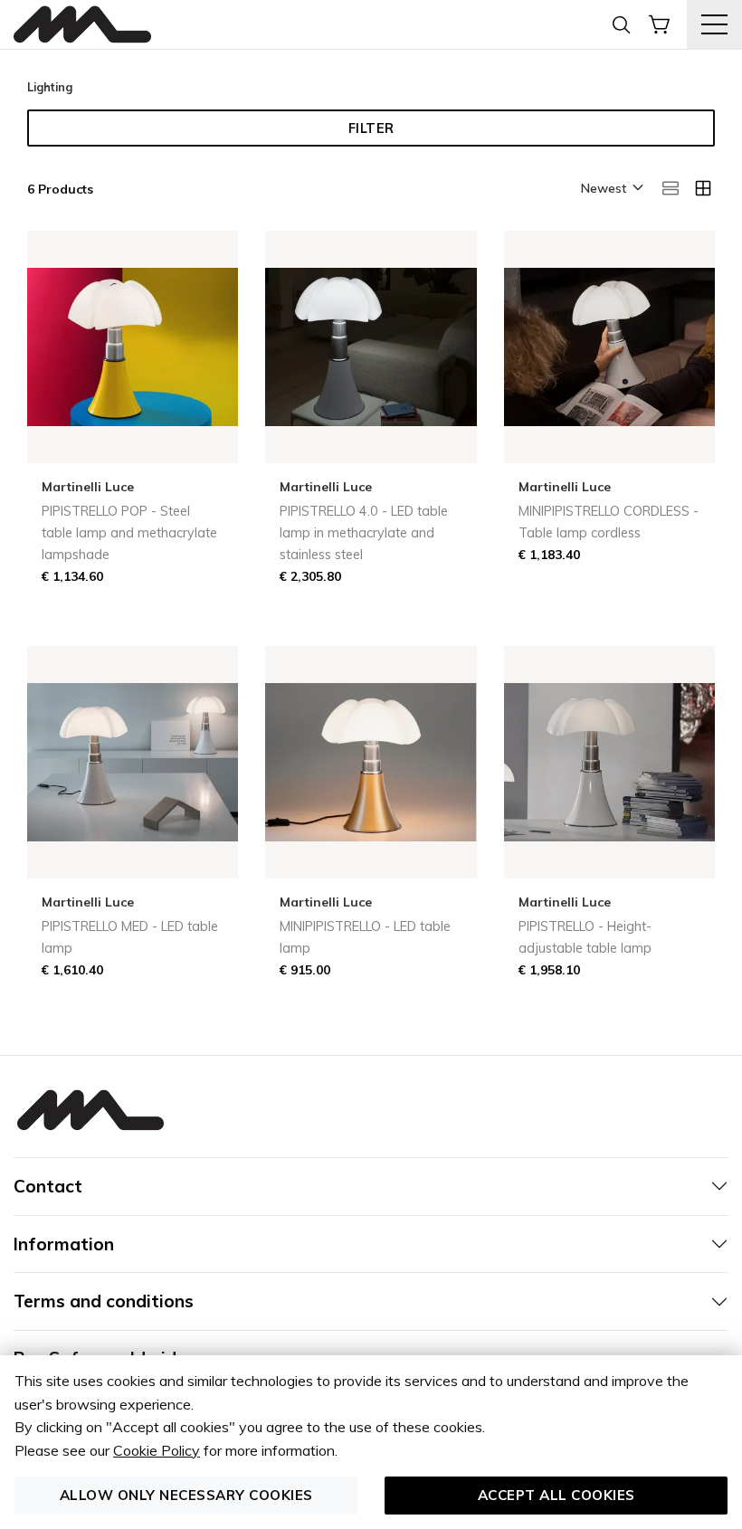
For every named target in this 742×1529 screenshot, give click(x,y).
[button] (611, 189)
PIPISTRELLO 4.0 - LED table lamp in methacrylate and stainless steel (364, 533)
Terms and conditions (104, 1301)
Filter (371, 128)
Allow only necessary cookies (186, 1495)
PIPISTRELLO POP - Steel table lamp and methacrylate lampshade (129, 533)
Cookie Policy (156, 1450)
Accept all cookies (556, 1495)
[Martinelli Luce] (82, 25)
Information (64, 1244)
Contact (48, 1186)
